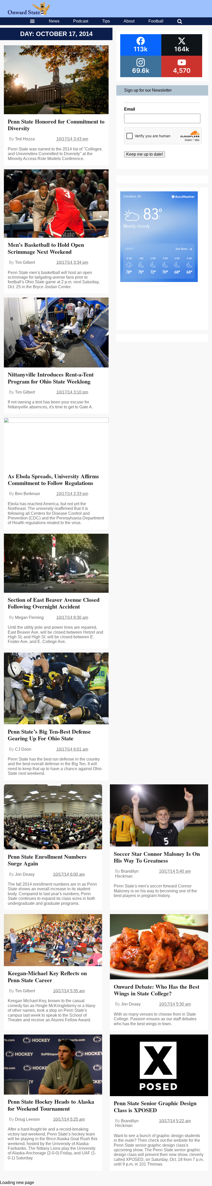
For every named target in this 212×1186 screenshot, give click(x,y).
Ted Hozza (25, 139)
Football (155, 21)
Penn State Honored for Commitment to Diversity (56, 124)
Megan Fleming (29, 617)
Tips (106, 21)
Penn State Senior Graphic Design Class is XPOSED (155, 1106)
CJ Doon (23, 749)
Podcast (80, 21)
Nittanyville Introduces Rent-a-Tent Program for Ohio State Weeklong (51, 377)
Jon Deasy (25, 874)
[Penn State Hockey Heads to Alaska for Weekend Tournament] (53, 1065)
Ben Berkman (27, 493)
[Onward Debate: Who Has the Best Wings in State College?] (159, 947)
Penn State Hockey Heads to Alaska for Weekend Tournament (51, 1104)
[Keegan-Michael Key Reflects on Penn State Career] (53, 940)
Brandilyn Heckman (127, 873)
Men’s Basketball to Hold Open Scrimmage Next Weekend (46, 248)
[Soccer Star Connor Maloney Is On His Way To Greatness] (159, 816)
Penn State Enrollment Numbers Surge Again (47, 859)
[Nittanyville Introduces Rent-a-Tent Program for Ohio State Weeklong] (56, 333)
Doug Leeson (27, 1119)
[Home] (29, 13)
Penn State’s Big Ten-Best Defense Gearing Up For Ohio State (49, 734)
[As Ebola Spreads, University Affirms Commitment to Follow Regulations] (56, 444)
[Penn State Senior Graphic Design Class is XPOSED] (159, 1066)
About (129, 21)
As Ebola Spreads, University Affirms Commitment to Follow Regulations (53, 479)
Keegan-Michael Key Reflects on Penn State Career (47, 976)
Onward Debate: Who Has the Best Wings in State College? (156, 989)
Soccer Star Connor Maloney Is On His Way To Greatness (157, 857)
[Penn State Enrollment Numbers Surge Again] (53, 817)
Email (129, 109)
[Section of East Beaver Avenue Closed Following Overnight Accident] (56, 564)
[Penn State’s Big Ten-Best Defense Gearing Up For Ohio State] (56, 689)
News (54, 21)
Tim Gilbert (25, 262)
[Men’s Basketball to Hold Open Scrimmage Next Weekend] (56, 204)
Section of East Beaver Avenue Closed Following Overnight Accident (54, 603)
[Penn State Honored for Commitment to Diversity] (56, 80)
